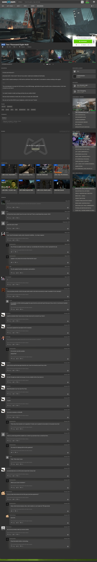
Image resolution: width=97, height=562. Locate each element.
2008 (16, 109)
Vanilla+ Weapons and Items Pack (83, 193)
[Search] (82, 2)
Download (84, 41)
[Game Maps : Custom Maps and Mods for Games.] (8, 1)
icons (7, 109)
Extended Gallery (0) (7, 64)
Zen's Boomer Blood (80, 117)
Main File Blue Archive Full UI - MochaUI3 (85, 146)
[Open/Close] (69, 114)
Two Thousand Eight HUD (81, 112)
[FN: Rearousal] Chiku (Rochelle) (83, 168)
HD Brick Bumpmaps (80, 119)
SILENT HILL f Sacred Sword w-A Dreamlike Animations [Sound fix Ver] (85, 210)
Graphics (9, 106)
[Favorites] (3, 6)
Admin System (78, 166)
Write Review (35, 149)
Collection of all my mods (82, 149)
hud (3, 109)
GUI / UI (3, 106)
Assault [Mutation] (80, 198)
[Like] (2, 46)
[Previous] (44, 64)
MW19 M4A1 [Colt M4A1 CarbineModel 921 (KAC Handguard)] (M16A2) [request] (85, 205)
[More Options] (93, 41)
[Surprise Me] (92, 6)
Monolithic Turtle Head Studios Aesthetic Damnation (85, 188)
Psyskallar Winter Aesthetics (83, 208)
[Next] (53, 64)
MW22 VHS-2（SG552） (80, 195)
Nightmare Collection (81, 154)
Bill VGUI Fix (78, 124)
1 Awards (23, 46)
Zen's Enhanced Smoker (81, 122)
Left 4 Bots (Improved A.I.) (82, 151)
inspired (33, 109)
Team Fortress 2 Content (82, 161)
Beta (12, 109)
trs (28, 109)
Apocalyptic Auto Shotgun (82, 126)
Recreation (22, 109)
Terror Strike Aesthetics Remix (83, 200)
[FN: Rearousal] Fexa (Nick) (82, 159)
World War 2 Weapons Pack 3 (82, 156)
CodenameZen (81, 75)
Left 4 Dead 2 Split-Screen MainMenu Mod (85, 163)
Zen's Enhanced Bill (80, 114)
